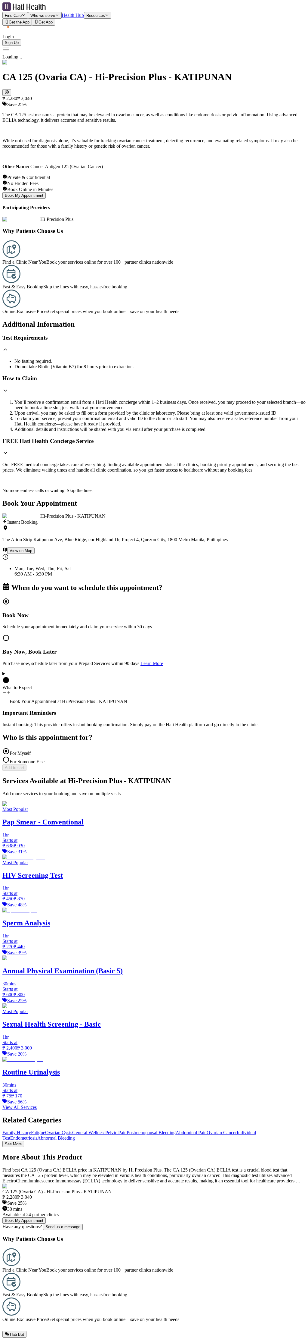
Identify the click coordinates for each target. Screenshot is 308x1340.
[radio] (154, 613)
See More (13, 1144)
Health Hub (73, 15)
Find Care (13, 15)
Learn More (151, 663)
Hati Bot (17, 1334)
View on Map (21, 550)
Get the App (19, 22)
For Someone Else (27, 761)
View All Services (19, 1107)
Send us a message (62, 1227)
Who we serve (42, 15)
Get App (45, 22)
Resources (95, 15)
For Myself (20, 753)
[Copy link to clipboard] (6, 92)
